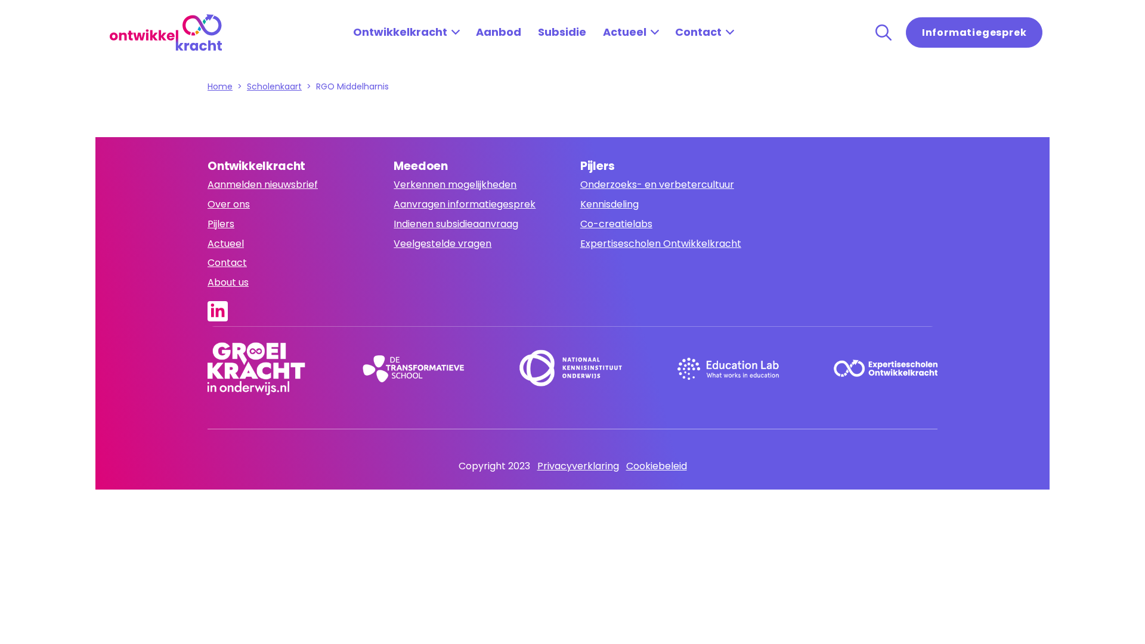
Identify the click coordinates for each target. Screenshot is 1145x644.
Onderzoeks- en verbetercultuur (657, 184)
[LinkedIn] (221, 311)
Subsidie (562, 31)
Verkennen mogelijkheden (455, 184)
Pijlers (221, 224)
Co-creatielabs (616, 224)
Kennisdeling (609, 204)
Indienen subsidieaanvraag (456, 224)
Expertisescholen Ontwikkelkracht (660, 243)
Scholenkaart (274, 86)
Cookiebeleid (656, 466)
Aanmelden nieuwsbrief (263, 184)
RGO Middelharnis (353, 86)
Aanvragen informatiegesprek (465, 204)
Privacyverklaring (578, 466)
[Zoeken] (883, 32)
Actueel (624, 31)
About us (228, 282)
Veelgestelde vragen (442, 243)
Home (220, 86)
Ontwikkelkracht (400, 31)
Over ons (229, 204)
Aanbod (498, 31)
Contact (698, 31)
